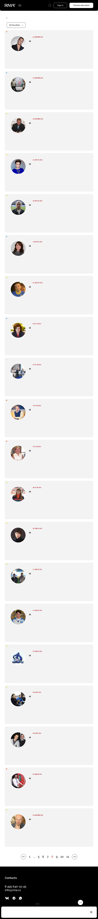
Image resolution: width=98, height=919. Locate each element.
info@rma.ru (13, 890)
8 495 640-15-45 (15, 886)
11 (67, 856)
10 (62, 856)
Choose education (81, 5)
